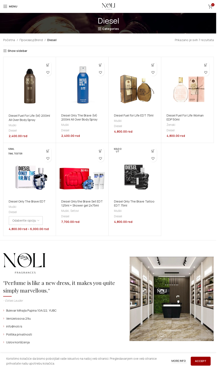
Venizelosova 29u (18, 318)
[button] (47, 65)
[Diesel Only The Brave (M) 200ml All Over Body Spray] (82, 85)
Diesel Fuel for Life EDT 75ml (133, 115)
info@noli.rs (14, 326)
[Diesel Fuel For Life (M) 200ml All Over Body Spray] (30, 85)
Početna (9, 40)
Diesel (13, 130)
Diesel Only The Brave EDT (27, 201)
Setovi (74, 211)
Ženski (171, 125)
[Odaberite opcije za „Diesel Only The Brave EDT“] (47, 151)
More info (178, 361)
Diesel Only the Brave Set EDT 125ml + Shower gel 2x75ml (82, 203)
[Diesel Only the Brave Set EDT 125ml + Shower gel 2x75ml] (82, 171)
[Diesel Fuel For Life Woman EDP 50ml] (187, 85)
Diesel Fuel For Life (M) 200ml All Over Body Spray (29, 118)
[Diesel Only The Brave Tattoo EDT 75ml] (135, 171)
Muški (12, 125)
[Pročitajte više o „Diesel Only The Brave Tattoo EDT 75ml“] (153, 151)
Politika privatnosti (19, 334)
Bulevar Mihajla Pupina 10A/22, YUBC (31, 310)
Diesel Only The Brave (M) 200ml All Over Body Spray (79, 117)
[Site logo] (108, 6)
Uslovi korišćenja (18, 342)
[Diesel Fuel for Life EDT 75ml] (135, 85)
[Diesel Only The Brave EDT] (30, 171)
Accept (200, 361)
